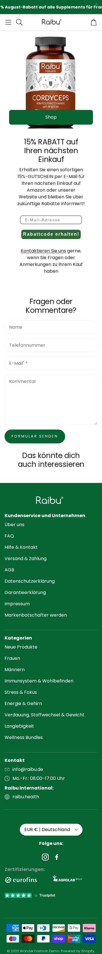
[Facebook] (56, 857)
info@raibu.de (27, 769)
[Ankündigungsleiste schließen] (96, 4)
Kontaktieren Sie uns (43, 251)
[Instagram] (45, 857)
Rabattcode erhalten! (51, 234)
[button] (8, 22)
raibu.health (25, 796)
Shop (51, 117)
